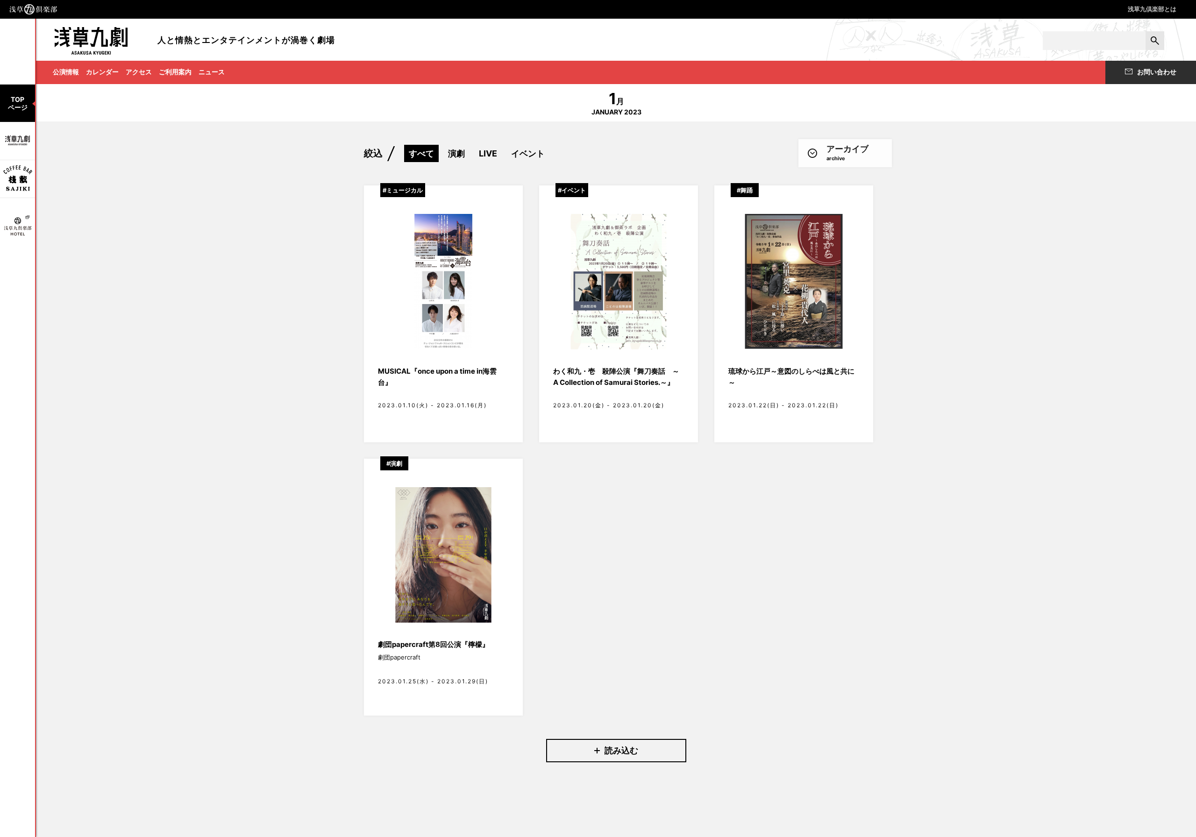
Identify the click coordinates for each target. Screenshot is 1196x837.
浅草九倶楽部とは (1152, 9)
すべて (421, 153)
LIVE (488, 153)
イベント (528, 153)
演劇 (456, 153)
